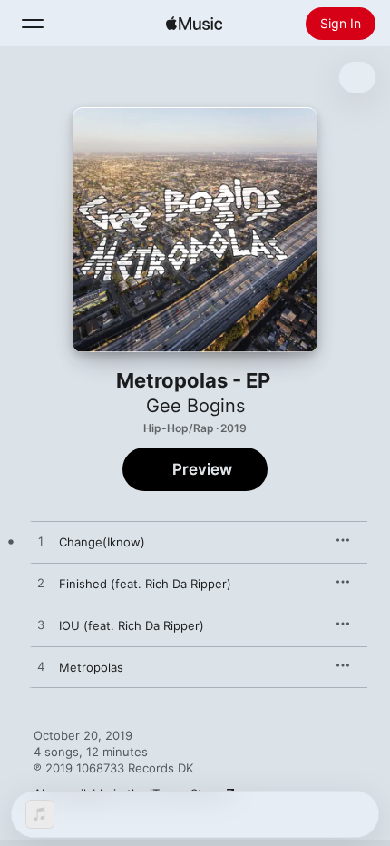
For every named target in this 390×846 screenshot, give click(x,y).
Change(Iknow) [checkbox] (102, 542)
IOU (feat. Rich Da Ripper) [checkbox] (131, 625)
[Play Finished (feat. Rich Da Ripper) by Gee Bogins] (41, 583)
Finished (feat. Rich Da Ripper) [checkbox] (145, 583)
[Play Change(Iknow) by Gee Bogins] (41, 542)
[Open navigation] (33, 24)
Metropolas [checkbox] (91, 667)
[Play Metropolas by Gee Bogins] (41, 667)
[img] (194, 23)
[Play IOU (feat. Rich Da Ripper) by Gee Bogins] (41, 625)
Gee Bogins (195, 406)
